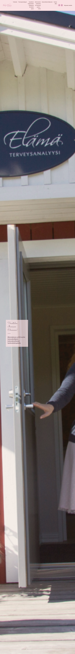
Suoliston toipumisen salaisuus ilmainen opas (31, 5)
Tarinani (15, 2)
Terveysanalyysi (22, 2)
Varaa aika (55, 2)
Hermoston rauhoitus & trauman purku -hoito (38, 5)
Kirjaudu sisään (68, 5)
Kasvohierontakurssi (47, 2)
